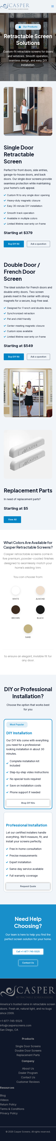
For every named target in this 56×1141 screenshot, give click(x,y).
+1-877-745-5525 (11, 1020)
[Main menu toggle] (52, 6)
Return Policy (8, 1104)
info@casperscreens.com (15, 1025)
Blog (3, 1095)
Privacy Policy (9, 1113)
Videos (4, 1099)
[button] (28, 27)
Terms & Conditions (12, 1108)
